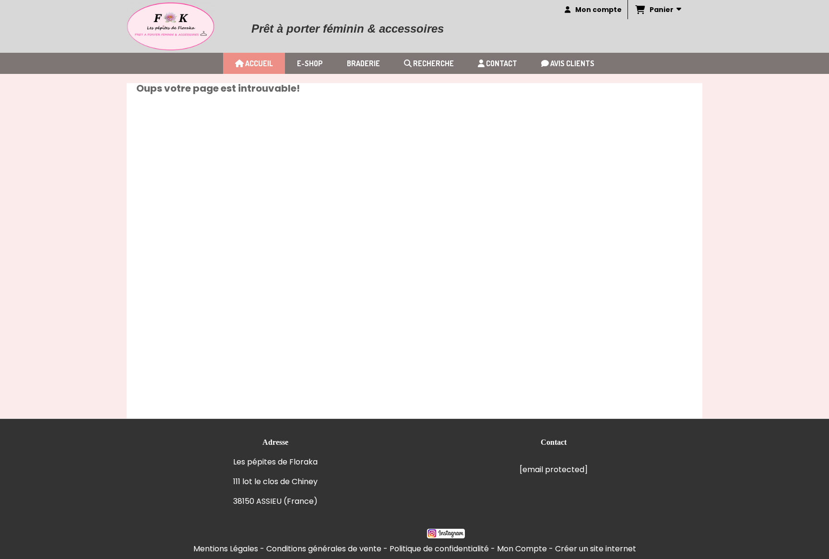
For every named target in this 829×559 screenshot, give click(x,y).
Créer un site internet (595, 548)
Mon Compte (522, 548)
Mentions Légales (225, 548)
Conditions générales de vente (323, 548)
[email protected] (554, 469)
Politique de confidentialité (439, 548)
